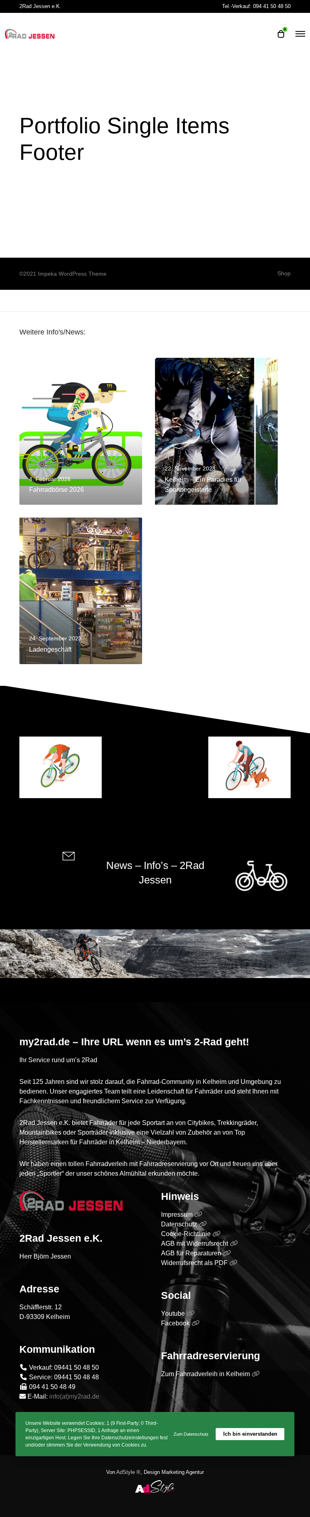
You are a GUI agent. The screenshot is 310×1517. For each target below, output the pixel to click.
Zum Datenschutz (191, 1434)
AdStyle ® (128, 1472)
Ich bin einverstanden (250, 1434)
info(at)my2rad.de (74, 1396)
